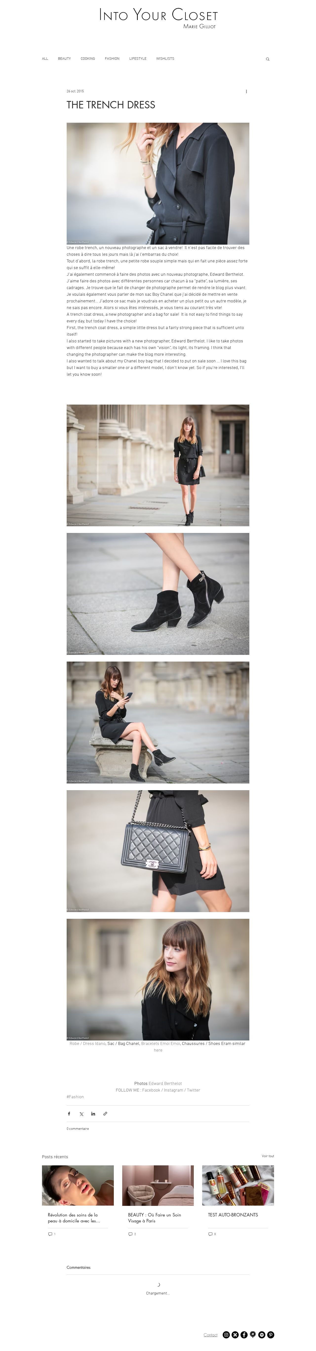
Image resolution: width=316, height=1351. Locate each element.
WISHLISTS (165, 59)
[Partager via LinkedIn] (93, 1113)
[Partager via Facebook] (69, 1113)
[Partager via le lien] (105, 1113)
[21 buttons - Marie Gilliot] (235, 1334)
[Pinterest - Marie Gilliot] (270, 1334)
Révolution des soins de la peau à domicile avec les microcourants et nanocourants (77, 1218)
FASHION (112, 59)
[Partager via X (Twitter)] (81, 1113)
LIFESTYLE (137, 59)
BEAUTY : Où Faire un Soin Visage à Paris (154, 1218)
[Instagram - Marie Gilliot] (226, 1334)
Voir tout (268, 1156)
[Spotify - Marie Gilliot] (261, 1334)
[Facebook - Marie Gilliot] (244, 1334)
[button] (267, 59)
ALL (45, 59)
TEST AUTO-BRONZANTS (233, 1215)
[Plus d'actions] (246, 91)
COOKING (88, 59)
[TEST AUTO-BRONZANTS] (238, 1185)
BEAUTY (64, 59)
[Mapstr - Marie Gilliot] (253, 1334)
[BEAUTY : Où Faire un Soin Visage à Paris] (158, 1185)
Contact (210, 1335)
